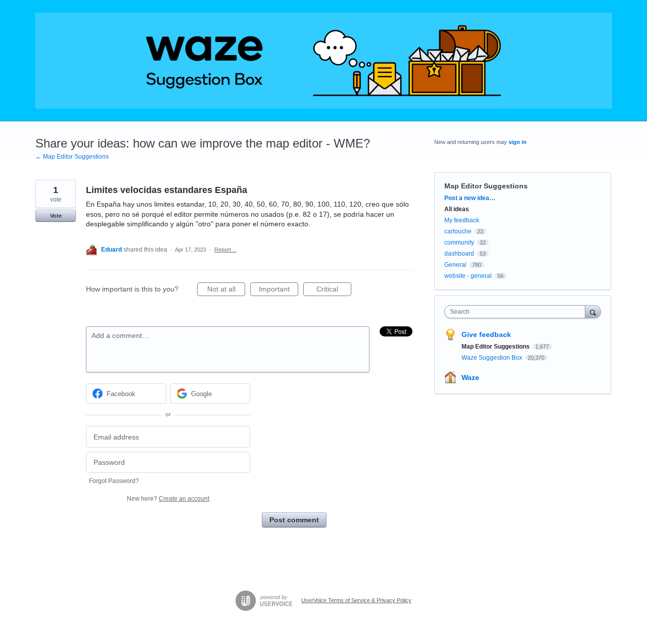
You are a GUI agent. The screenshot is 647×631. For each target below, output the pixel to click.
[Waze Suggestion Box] (323, 61)
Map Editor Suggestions (486, 186)
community (459, 242)
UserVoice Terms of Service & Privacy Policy (356, 600)
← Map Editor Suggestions (72, 156)
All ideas (456, 209)
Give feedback (486, 334)
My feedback (461, 220)
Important (278, 290)
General (455, 264)
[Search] (593, 311)
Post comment (294, 520)
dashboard (459, 253)
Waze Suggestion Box (492, 357)
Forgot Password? (114, 480)
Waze (470, 377)
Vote (56, 216)
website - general (468, 275)
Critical (333, 290)
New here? (168, 498)
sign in (518, 142)
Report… (225, 250)
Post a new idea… (469, 198)
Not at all (226, 290)
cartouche (458, 231)
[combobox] (517, 311)
